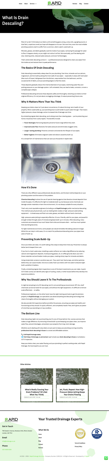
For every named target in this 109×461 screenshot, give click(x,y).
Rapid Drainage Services (37, 456)
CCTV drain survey (27, 272)
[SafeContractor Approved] (96, 429)
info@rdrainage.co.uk (8, 441)
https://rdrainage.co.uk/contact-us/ (39, 337)
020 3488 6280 (6, 449)
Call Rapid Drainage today (32, 334)
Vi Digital (86, 456)
